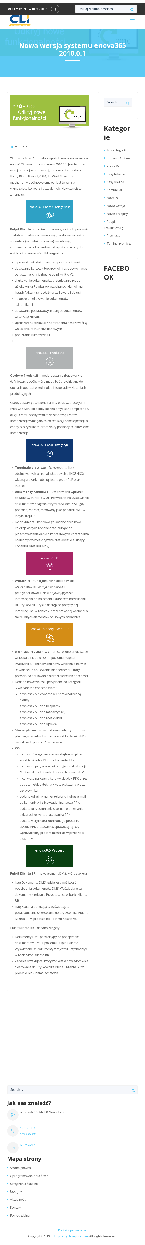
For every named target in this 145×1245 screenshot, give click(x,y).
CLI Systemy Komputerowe (70, 1236)
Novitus (112, 198)
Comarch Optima (118, 158)
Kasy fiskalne (116, 174)
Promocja (113, 235)
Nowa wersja (116, 206)
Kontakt (15, 1207)
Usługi (14, 1192)
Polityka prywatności (72, 1230)
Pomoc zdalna (20, 1215)
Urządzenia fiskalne (24, 1184)
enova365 (113, 166)
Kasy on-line (115, 182)
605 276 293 (28, 1134)
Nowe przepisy (117, 214)
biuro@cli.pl (19, 9)
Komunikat (114, 190)
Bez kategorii (116, 150)
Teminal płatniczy (119, 243)
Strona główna (20, 1168)
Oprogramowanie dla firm (28, 1176)
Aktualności (18, 1199)
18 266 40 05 (40, 9)
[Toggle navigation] (132, 21)
